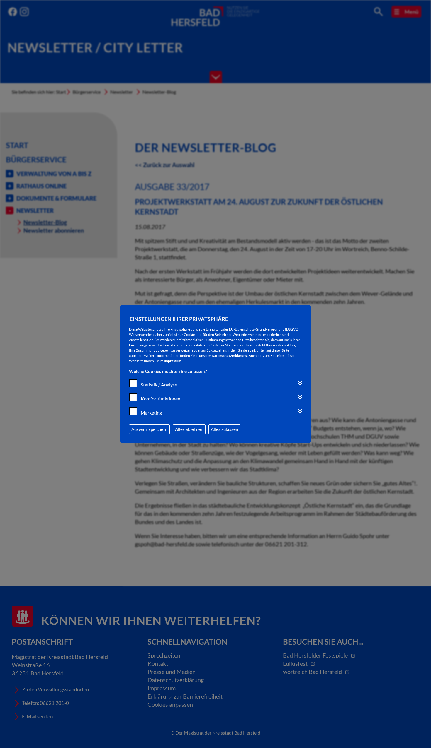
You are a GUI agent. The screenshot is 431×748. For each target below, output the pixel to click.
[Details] (300, 383)
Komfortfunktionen (160, 398)
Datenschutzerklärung (229, 355)
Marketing (151, 412)
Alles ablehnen (189, 429)
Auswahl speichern (149, 429)
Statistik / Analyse (159, 384)
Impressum (172, 361)
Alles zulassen (224, 429)
